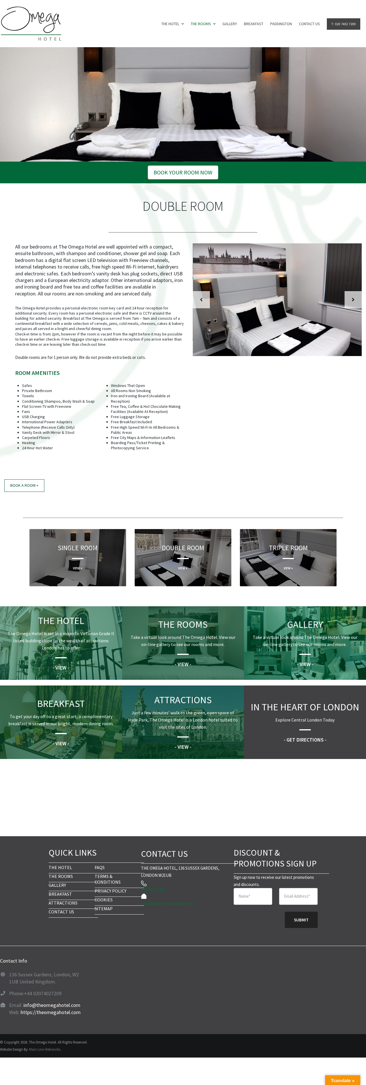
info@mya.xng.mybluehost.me (168, 903)
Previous (201, 299)
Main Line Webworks (44, 1049)
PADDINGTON (281, 23)
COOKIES (104, 900)
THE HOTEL (170, 23)
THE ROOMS (61, 876)
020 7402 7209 (153, 890)
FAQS (100, 867)
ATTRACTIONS (63, 903)
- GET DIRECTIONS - (305, 739)
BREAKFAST (253, 23)
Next (353, 299)
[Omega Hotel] (31, 23)
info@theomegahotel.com (51, 1005)
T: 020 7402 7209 (343, 24)
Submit (301, 920)
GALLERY (229, 23)
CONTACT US (309, 23)
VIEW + (77, 568)
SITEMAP (104, 908)
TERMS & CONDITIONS (108, 879)
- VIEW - (61, 667)
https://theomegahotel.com (51, 1012)
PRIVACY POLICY (110, 891)
